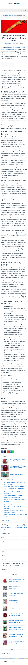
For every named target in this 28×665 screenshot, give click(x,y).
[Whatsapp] (13, 451)
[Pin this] (8, 451)
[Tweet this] (5, 451)
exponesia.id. (11, 662)
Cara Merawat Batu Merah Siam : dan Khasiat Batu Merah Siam (18, 466)
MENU (24, 10)
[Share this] (2, 451)
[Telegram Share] (10, 451)
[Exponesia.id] (14, 3)
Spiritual (7, 520)
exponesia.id (20, 441)
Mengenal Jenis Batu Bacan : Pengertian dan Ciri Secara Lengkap (17, 474)
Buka (11, 64)
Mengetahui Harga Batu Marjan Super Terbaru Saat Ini (17, 460)
